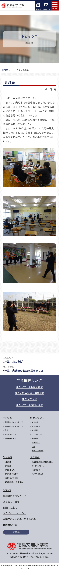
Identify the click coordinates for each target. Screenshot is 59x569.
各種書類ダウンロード (14, 496)
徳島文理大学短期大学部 (29, 405)
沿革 (6, 430)
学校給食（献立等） (12, 474)
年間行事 (8, 461)
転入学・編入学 (37, 474)
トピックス (29, 36)
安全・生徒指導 (37, 450)
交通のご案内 (10, 507)
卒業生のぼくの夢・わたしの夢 (19, 519)
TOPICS (7, 490)
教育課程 (35, 430)
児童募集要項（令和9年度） (42, 461)
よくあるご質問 (11, 501)
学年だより (36, 442)
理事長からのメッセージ (14, 422)
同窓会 (16, 532)
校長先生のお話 (10, 438)
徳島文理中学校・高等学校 (29, 393)
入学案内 (35, 457)
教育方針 (35, 422)
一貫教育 (35, 438)
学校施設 (8, 466)
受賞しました (10, 470)
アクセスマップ (10, 434)
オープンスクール (38, 466)
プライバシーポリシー (14, 513)
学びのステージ (37, 434)
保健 (33, 446)
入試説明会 (36, 470)
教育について (37, 417)
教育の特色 (36, 426)
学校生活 (7, 457)
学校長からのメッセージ (14, 426)
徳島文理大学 (29, 399)
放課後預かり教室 (11, 478)
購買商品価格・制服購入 (14, 482)
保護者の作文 (10, 524)
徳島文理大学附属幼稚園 (29, 387)
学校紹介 (7, 417)
